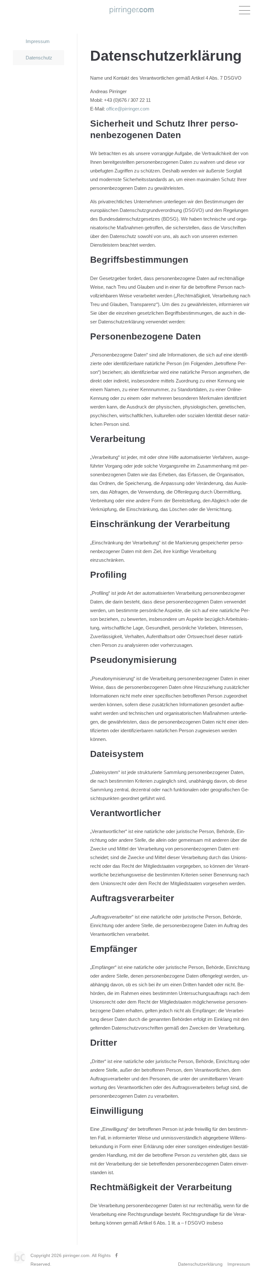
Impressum (38, 41)
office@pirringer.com (127, 108)
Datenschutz (39, 57)
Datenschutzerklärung (200, 1264)
